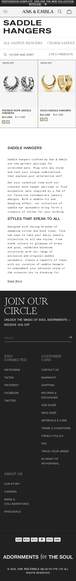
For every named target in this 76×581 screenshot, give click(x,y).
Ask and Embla (28, 569)
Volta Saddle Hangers (55, 111)
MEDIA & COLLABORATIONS (16, 502)
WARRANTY (49, 378)
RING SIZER (48, 413)
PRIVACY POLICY (52, 436)
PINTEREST (11, 385)
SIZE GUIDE (48, 405)
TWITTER (10, 401)
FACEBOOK (11, 393)
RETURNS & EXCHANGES (49, 395)
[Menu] (5, 11)
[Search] (59, 11)
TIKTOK (9, 378)
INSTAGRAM (12, 370)
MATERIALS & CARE (54, 420)
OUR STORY (12, 484)
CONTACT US (50, 370)
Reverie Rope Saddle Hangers (16, 112)
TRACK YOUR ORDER (55, 451)
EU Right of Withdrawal (50, 461)
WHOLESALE (12, 512)
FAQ (44, 444)
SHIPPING (47, 385)
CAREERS (10, 492)
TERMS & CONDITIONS (56, 428)
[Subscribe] (67, 337)
